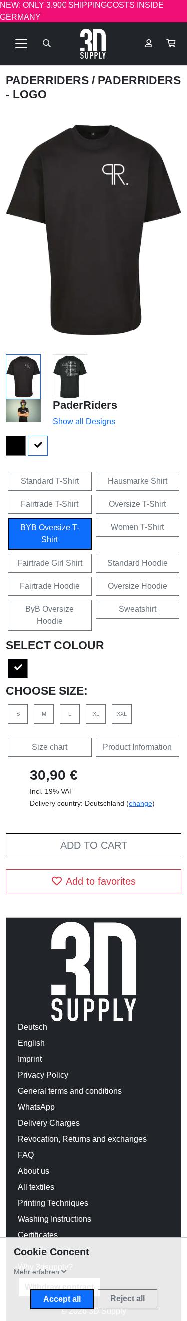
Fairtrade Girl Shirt (49, 563)
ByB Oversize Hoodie (49, 615)
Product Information (137, 747)
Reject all (127, 1298)
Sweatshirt (137, 609)
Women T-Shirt (137, 527)
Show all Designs (84, 421)
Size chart (49, 747)
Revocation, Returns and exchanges (82, 1139)
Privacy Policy (43, 1075)
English (31, 1043)
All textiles (36, 1187)
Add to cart (93, 845)
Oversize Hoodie (137, 586)
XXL (122, 714)
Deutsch (32, 1027)
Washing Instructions (54, 1219)
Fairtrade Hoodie (50, 586)
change (140, 803)
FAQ (26, 1155)
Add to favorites (101, 881)
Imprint (30, 1059)
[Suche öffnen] (47, 43)
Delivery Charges (49, 1123)
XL (96, 714)
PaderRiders (49, 80)
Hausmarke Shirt (137, 481)
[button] (170, 44)
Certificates (38, 1235)
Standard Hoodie (137, 563)
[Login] (148, 44)
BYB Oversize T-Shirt (49, 533)
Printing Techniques (53, 1203)
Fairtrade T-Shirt (49, 504)
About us (33, 1171)
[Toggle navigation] (21, 43)
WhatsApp (36, 1107)
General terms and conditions (70, 1091)
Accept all (62, 1299)
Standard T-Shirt (50, 481)
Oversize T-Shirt (137, 504)
